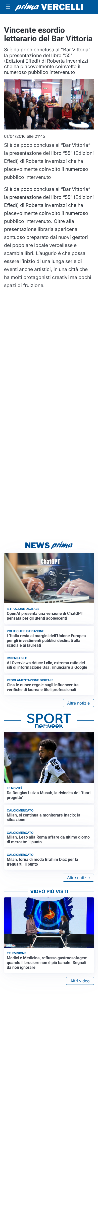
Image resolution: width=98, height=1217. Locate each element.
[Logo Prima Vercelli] (49, 7)
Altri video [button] (80, 980)
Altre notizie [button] (78, 703)
